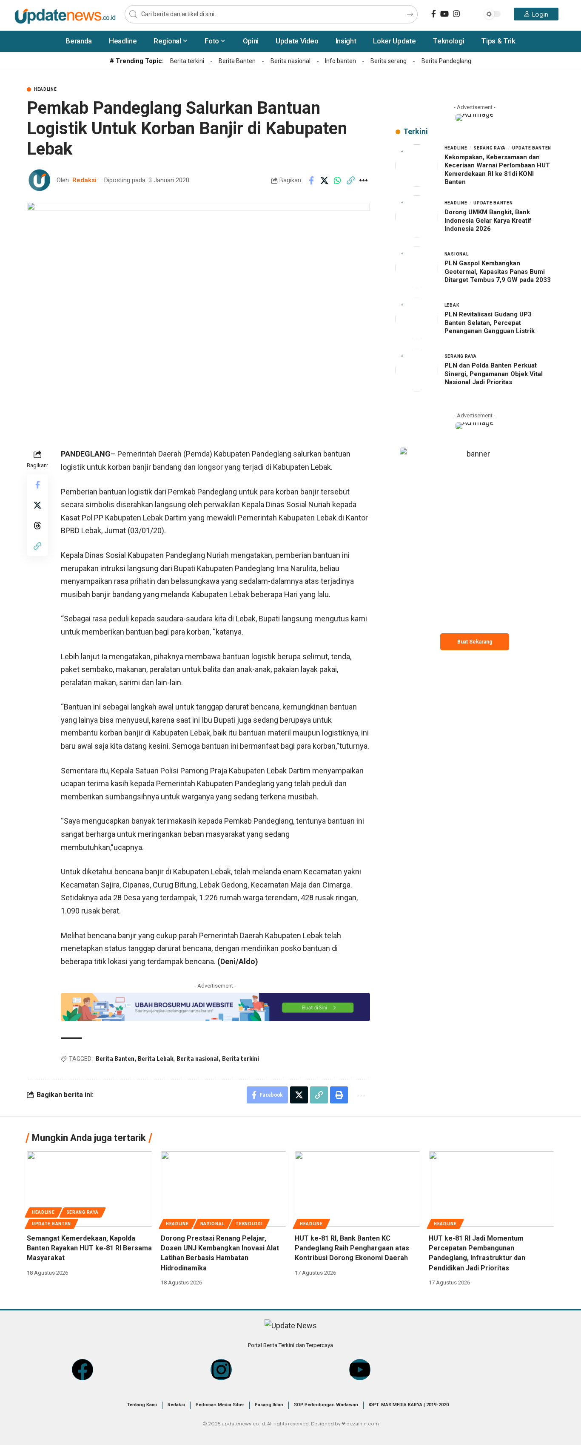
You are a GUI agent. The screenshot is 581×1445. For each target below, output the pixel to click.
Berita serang (388, 61)
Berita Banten (237, 61)
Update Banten (531, 148)
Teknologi (249, 1223)
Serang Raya (489, 148)
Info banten (340, 61)
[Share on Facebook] (311, 180)
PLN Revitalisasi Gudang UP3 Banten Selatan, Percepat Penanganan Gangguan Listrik (489, 323)
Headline (45, 89)
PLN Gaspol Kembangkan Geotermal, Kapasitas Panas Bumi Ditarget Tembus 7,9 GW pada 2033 (497, 272)
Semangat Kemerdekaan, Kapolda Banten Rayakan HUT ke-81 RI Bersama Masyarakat (89, 1248)
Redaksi (84, 180)
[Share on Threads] (37, 525)
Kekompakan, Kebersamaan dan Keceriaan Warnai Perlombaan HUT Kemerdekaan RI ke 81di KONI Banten (497, 169)
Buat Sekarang (474, 642)
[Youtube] (359, 1369)
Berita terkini (187, 61)
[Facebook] (433, 13)
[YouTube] (444, 13)
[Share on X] (324, 180)
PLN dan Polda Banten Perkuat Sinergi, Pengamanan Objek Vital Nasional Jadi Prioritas (493, 374)
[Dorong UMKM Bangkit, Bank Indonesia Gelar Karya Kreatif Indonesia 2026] (417, 216)
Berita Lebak (155, 1058)
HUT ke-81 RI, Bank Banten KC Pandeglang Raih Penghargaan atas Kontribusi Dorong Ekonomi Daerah (352, 1248)
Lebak (451, 305)
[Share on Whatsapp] (338, 180)
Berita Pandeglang (446, 61)
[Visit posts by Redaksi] (39, 180)
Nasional (456, 254)
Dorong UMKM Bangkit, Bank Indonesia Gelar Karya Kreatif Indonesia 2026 (488, 221)
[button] (351, 180)
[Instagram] (456, 13)
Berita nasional (290, 61)
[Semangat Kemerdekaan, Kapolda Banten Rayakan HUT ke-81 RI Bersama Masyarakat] (89, 1189)
